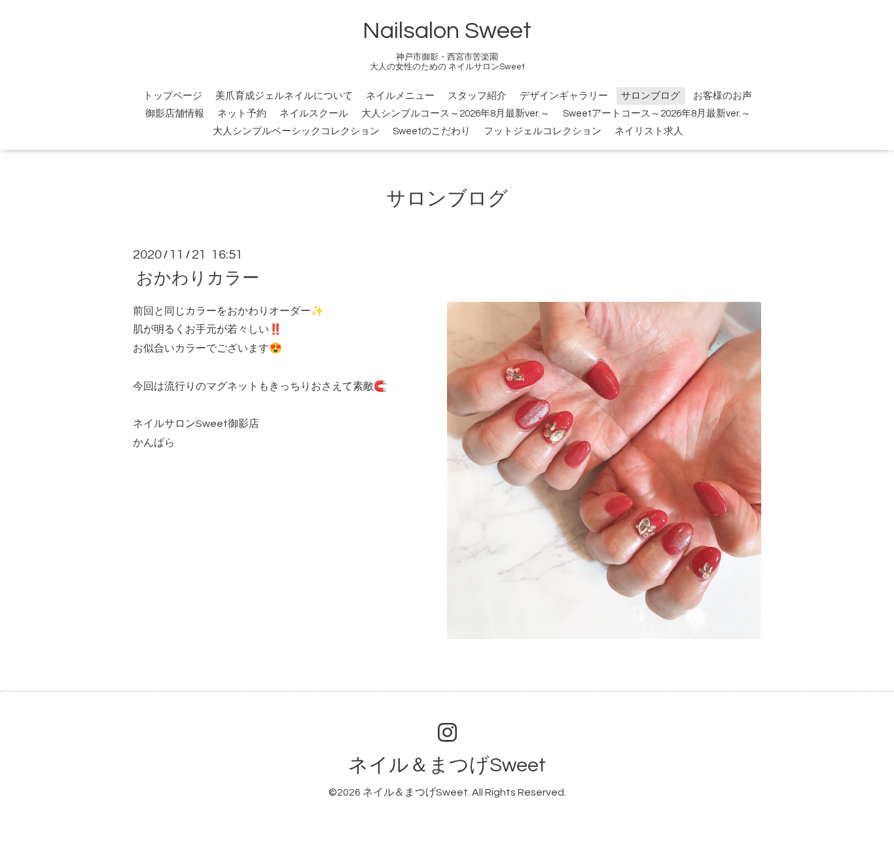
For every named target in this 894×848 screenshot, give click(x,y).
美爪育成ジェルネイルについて (284, 96)
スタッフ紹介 (477, 96)
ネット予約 (241, 114)
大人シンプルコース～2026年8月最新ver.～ (455, 114)
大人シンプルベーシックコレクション (296, 131)
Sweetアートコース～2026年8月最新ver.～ (657, 114)
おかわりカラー (197, 277)
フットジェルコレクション (542, 131)
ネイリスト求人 (649, 131)
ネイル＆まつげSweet (447, 765)
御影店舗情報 (174, 114)
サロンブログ (650, 96)
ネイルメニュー (400, 96)
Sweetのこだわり (432, 131)
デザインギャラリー (564, 96)
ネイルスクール (313, 114)
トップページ (172, 96)
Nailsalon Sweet (447, 30)
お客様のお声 (722, 96)
